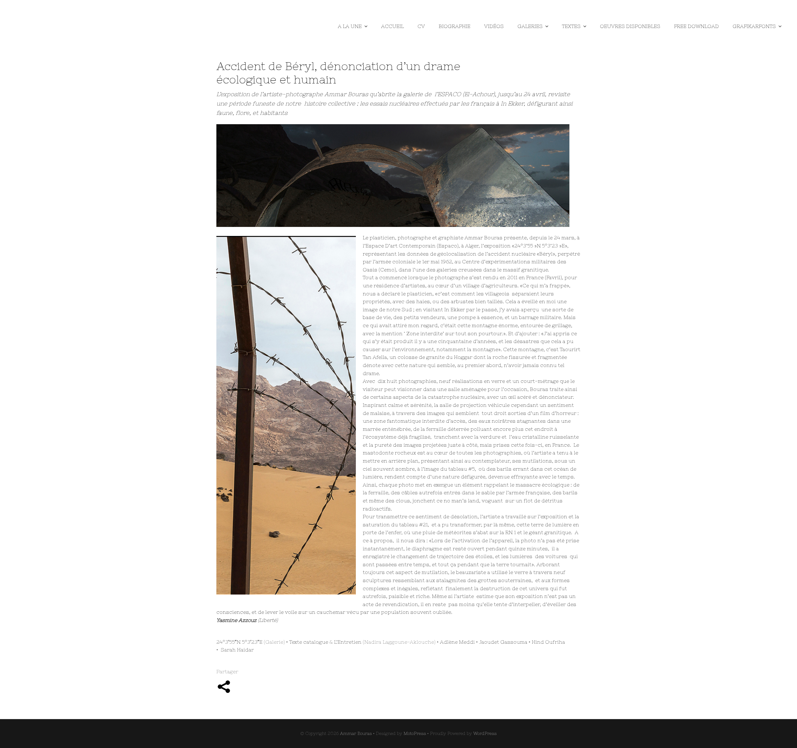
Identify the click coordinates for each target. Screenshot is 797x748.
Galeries (530, 26)
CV (421, 26)
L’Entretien (347, 642)
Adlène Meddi (457, 642)
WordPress (485, 733)
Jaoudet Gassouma (503, 642)
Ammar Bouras (356, 733)
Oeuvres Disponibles (630, 26)
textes (571, 26)
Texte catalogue (308, 642)
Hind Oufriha (548, 642)
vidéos (494, 26)
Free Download (696, 26)
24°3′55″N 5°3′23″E (239, 642)
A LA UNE (350, 26)
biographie (454, 26)
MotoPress (414, 733)
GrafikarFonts (754, 26)
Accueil (392, 26)
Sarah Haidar (237, 649)
